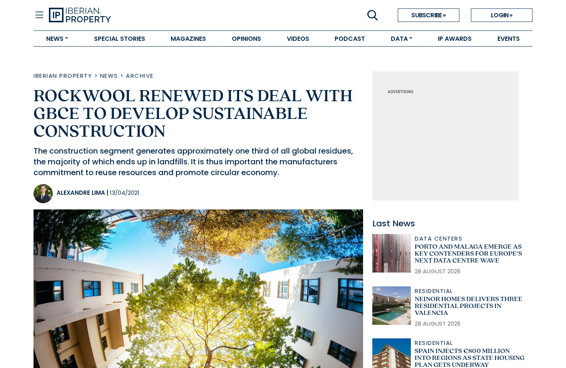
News (109, 76)
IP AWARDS (455, 38)
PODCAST (350, 38)
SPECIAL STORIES (119, 38)
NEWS (55, 38)
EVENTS (508, 38)
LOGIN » (501, 15)
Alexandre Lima (81, 193)
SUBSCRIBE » (428, 15)
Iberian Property (62, 76)
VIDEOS (298, 38)
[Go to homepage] (166, 15)
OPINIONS (246, 38)
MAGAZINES (188, 38)
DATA (399, 38)
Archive (140, 76)
